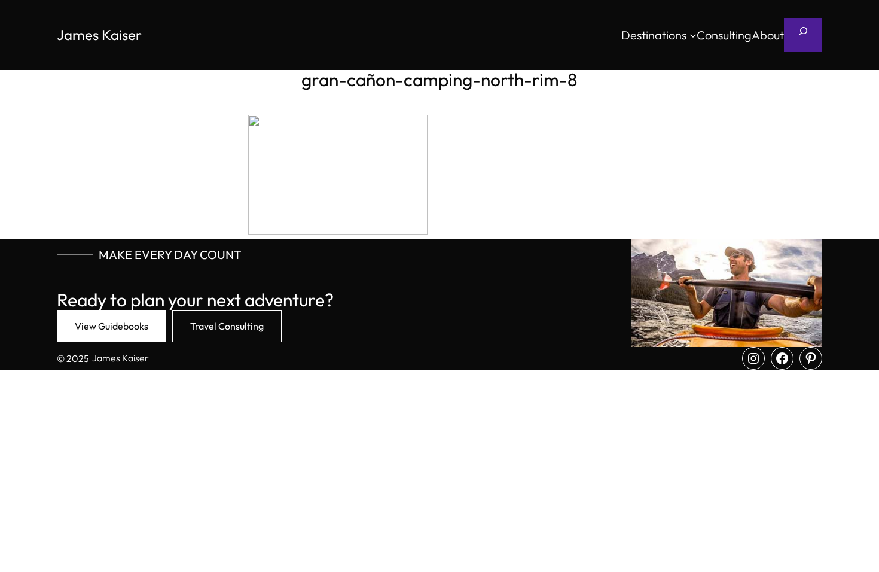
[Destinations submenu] (693, 35)
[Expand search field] (803, 35)
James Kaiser (99, 35)
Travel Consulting (227, 326)
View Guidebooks (111, 326)
